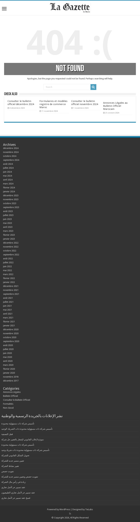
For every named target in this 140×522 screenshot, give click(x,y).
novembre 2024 (10, 152)
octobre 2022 (9, 250)
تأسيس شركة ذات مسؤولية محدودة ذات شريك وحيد (25, 450)
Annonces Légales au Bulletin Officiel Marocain (115, 106)
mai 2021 (7, 309)
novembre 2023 (10, 199)
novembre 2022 (10, 246)
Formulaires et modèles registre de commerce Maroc (53, 104)
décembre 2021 (10, 286)
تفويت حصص (7, 471)
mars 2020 (8, 365)
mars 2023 (8, 231)
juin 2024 (7, 172)
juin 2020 (7, 353)
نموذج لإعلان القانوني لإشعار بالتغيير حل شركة (22, 439)
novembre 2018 (10, 376)
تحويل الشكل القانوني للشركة (15, 455)
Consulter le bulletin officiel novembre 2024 (84, 103)
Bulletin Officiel (10, 396)
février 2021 (9, 321)
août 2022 (8, 258)
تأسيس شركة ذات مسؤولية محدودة (17, 423)
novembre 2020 (10, 333)
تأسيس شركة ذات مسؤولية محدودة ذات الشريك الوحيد (27, 429)
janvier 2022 (9, 282)
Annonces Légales (12, 392)
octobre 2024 (9, 156)
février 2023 (9, 235)
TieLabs (89, 509)
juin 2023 (7, 219)
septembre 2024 (11, 160)
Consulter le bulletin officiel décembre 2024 (21, 103)
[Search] (93, 87)
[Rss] (70, 514)
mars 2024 (8, 183)
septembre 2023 (11, 207)
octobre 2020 (9, 337)
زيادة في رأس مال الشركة (13, 482)
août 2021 (8, 298)
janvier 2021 (9, 325)
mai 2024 (7, 175)
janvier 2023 (9, 239)
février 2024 (9, 187)
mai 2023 (7, 223)
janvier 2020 (9, 373)
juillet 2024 (8, 168)
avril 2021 (7, 313)
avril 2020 (7, 361)
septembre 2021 (11, 294)
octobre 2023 (9, 203)
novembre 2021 (10, 290)
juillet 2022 (8, 262)
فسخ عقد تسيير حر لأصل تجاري (15, 498)
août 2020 (8, 345)
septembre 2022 (11, 254)
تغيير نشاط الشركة (10, 466)
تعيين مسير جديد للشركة (12, 460)
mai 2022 (7, 270)
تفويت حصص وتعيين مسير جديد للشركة (19, 476)
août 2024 (8, 164)
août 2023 (8, 211)
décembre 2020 (10, 329)
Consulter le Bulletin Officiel (16, 400)
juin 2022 (7, 266)
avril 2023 (7, 227)
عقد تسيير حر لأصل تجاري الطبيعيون (18, 492)
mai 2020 (7, 357)
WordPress (64, 509)
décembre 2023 (10, 195)
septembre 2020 (11, 341)
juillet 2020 (8, 349)
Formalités (8, 404)
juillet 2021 (8, 302)
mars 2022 (8, 274)
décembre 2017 (10, 380)
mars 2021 (8, 317)
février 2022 (9, 278)
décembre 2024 (10, 148)
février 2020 (9, 369)
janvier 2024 (9, 191)
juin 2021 (7, 306)
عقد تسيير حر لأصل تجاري (13, 487)
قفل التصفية (7, 434)
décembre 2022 (10, 242)
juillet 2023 (8, 215)
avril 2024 (7, 179)
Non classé (8, 407)
